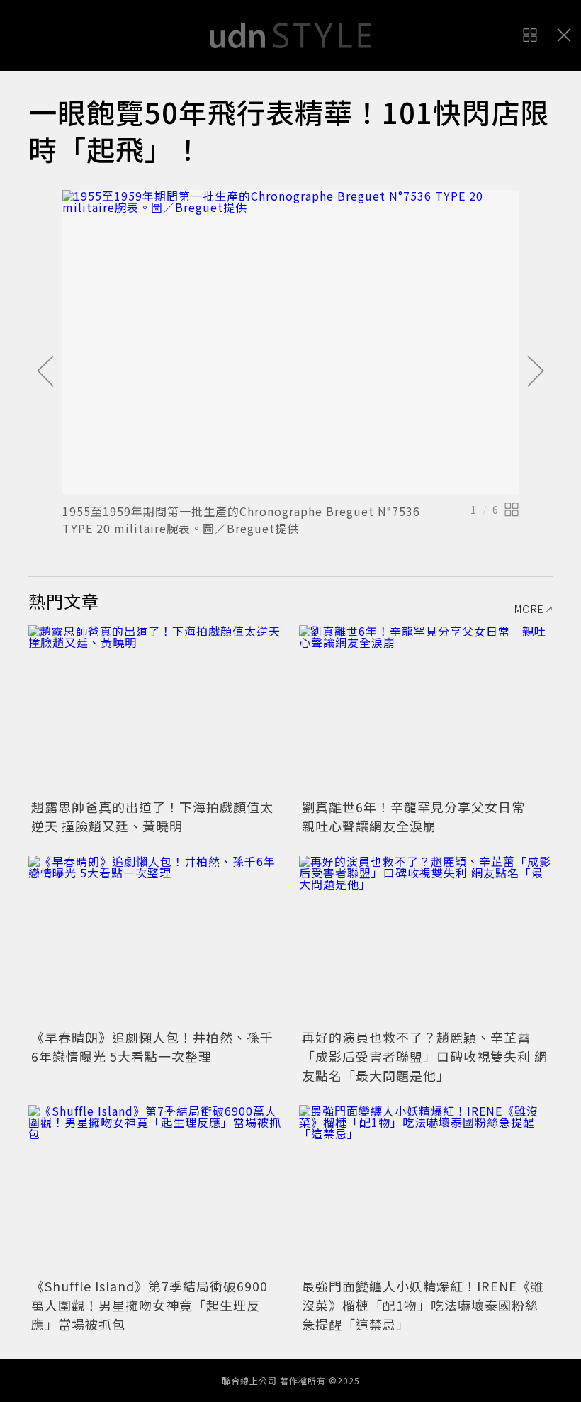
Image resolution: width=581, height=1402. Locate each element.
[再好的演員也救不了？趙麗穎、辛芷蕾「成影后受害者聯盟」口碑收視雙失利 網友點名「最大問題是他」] (426, 940)
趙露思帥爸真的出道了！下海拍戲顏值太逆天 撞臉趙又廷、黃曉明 (152, 816)
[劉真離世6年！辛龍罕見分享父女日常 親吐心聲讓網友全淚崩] (426, 710)
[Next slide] (536, 372)
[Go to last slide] (45, 372)
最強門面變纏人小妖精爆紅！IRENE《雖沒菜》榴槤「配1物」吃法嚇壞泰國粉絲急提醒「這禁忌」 (423, 1305)
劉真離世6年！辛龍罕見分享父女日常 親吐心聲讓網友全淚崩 (420, 816)
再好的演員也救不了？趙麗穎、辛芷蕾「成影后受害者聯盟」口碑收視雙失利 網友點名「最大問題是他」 (425, 1056)
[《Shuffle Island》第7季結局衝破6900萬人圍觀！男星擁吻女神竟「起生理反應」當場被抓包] (155, 1189)
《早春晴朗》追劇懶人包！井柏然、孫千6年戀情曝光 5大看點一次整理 (152, 1046)
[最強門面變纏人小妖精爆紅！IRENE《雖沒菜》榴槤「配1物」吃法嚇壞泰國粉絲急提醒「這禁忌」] (426, 1189)
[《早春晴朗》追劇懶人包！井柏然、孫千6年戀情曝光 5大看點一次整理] (155, 940)
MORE (529, 609)
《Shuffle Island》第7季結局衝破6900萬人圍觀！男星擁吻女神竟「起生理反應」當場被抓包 (149, 1305)
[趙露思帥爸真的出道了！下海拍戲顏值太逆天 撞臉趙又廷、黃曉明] (155, 710)
